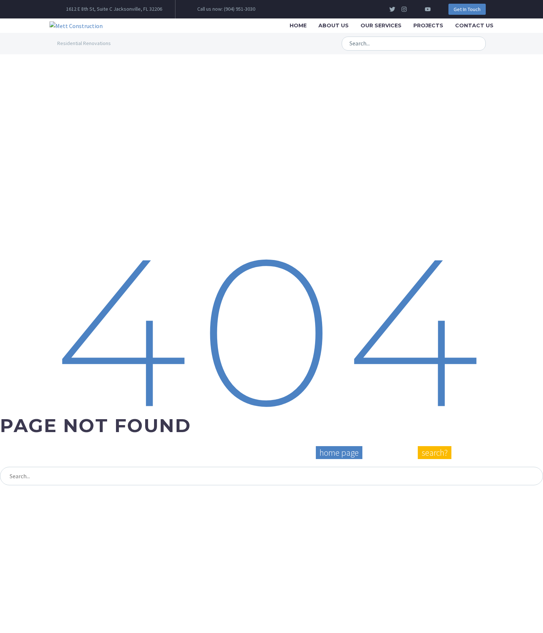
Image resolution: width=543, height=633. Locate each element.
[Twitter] (392, 9)
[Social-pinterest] (416, 9)
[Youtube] (428, 9)
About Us (333, 25)
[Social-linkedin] (380, 9)
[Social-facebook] (369, 9)
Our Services (381, 25)
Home (298, 25)
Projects (428, 25)
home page (339, 452)
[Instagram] (404, 9)
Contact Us (474, 25)
